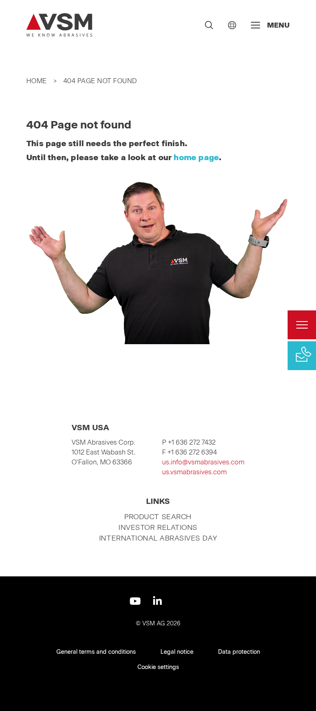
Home (36, 81)
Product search (157, 517)
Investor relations (157, 527)
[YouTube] (135, 601)
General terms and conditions (96, 651)
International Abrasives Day (158, 538)
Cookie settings (158, 667)
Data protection (239, 651)
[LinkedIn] (157, 601)
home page (196, 157)
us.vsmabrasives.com (194, 472)
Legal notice (176, 651)
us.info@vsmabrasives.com (203, 462)
